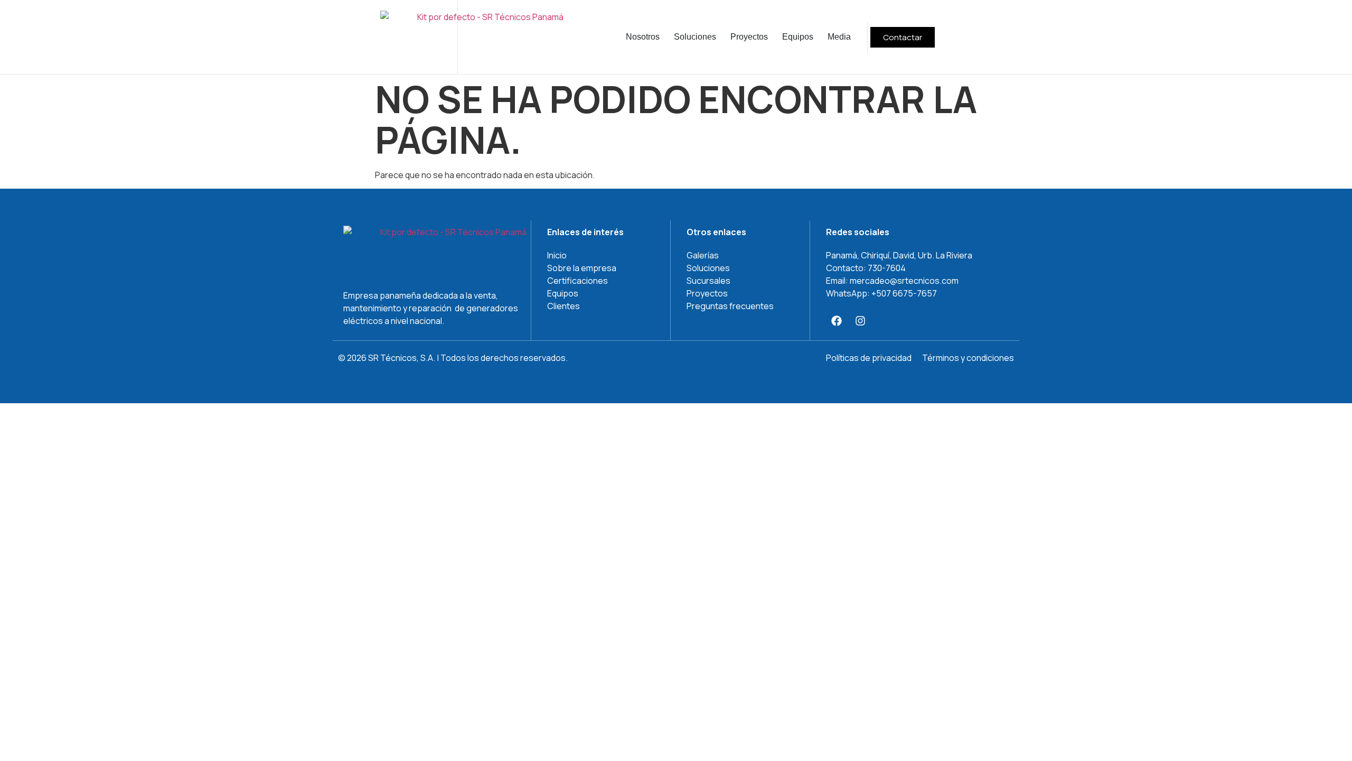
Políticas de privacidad (869, 358)
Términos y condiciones (968, 358)
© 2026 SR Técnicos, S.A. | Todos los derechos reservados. (453, 358)
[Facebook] (836, 320)
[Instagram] (860, 320)
